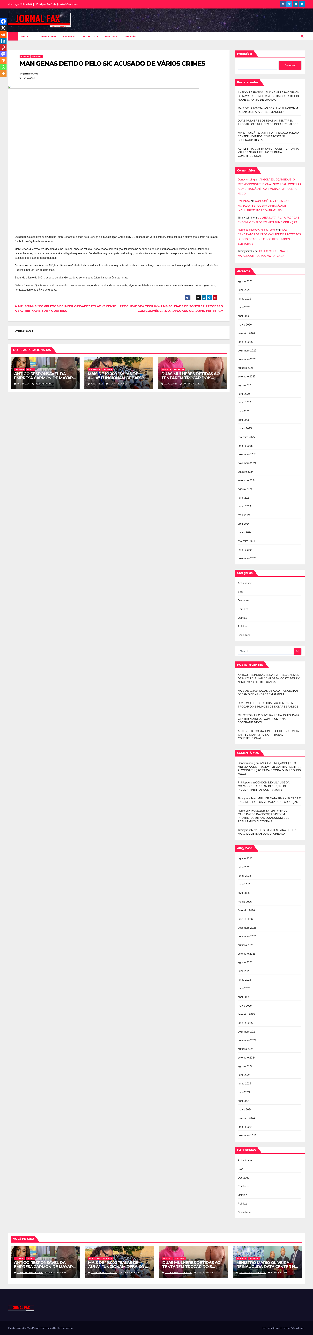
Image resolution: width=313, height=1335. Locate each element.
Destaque (25, 56)
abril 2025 (244, 419)
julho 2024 (244, 497)
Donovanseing (246, 179)
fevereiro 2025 (246, 437)
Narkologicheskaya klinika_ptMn (257, 229)
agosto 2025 (245, 385)
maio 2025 (244, 411)
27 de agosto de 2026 (30, 1272)
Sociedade (90, 36)
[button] (302, 36)
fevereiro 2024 (246, 541)
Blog (240, 591)
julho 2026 (244, 290)
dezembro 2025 (247, 350)
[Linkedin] (3, 41)
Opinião (130, 36)
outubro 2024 (245, 471)
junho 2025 (244, 402)
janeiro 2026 (245, 342)
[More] (3, 73)
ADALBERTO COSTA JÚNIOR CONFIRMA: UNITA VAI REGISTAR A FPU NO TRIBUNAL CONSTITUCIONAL (268, 152)
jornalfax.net (30, 73)
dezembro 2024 (247, 454)
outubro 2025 (245, 367)
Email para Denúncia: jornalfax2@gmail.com (57, 4)
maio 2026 (244, 307)
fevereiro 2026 (246, 333)
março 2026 (245, 324)
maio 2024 (244, 515)
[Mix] (3, 60)
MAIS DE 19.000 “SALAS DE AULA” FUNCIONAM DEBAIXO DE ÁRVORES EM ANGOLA (116, 377)
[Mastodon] (3, 54)
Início (25, 36)
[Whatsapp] (3, 67)
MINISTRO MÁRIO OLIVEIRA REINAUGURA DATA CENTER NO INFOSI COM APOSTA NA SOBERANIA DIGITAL (268, 136)
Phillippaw (244, 201)
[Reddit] (3, 34)
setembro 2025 (247, 376)
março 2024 (245, 532)
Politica (111, 36)
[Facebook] (3, 21)
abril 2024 (244, 523)
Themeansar (67, 1328)
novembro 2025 (247, 359)
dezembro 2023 (247, 558)
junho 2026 (244, 298)
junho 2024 (244, 506)
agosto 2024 (245, 489)
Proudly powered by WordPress (23, 1328)
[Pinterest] (3, 47)
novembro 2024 (247, 463)
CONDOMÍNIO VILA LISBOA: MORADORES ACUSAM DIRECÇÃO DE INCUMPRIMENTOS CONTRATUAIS (263, 206)
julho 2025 (244, 393)
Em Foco (69, 36)
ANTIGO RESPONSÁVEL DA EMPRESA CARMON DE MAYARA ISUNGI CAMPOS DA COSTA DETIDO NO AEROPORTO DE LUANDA (269, 96)
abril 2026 (244, 316)
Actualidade (46, 36)
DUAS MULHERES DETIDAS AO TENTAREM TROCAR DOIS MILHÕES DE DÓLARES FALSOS (190, 377)
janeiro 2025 (245, 445)
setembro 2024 (247, 480)
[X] (3, 28)
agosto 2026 (245, 281)
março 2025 (245, 428)
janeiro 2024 (245, 549)
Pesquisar (245, 54)
